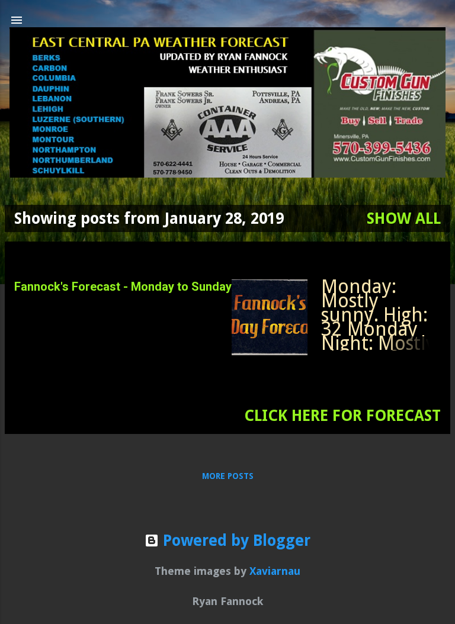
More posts (228, 476)
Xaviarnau (274, 571)
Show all (404, 218)
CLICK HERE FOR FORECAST (342, 415)
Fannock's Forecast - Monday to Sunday (123, 286)
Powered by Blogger (234, 540)
